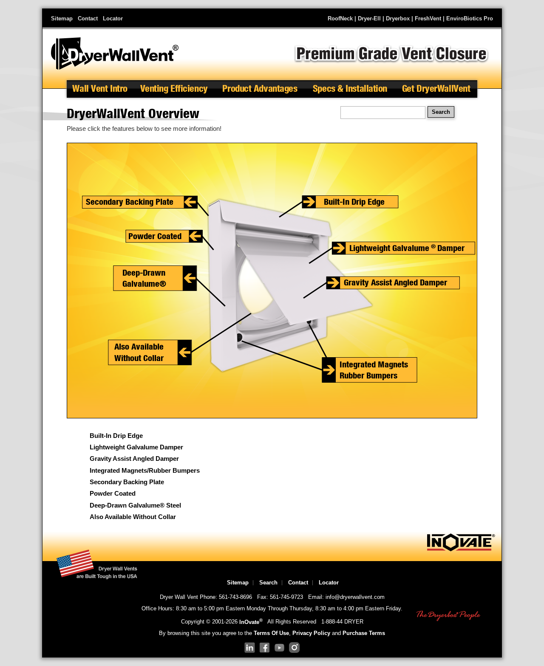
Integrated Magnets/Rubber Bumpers (145, 470)
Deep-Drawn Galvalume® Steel (135, 505)
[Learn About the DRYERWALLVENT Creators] (461, 549)
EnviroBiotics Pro (469, 18)
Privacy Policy (311, 633)
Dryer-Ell (369, 18)
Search (268, 582)
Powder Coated (113, 493)
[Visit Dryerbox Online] (448, 616)
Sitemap (62, 18)
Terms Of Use (271, 633)
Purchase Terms (364, 633)
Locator (113, 18)
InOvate (251, 622)
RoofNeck (340, 18)
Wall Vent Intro (99, 88)
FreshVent (428, 18)
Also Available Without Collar (133, 517)
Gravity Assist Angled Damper (134, 458)
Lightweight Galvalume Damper (136, 447)
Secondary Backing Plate (127, 482)
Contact (88, 18)
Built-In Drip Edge (116, 435)
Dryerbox (398, 18)
